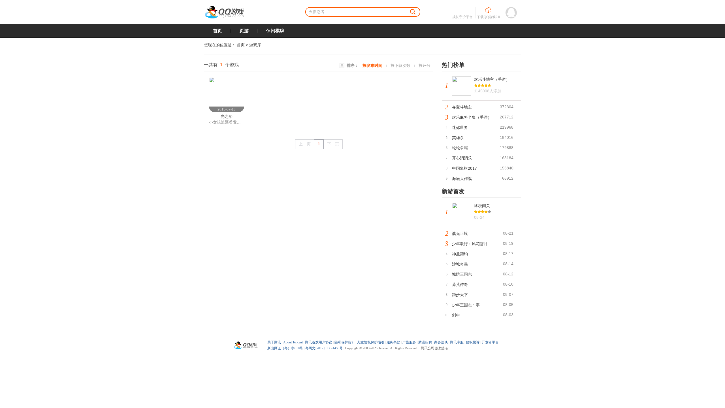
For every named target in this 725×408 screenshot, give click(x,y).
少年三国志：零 (466, 305)
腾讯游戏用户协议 (318, 342)
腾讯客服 (457, 342)
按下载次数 (400, 65)
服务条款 (393, 342)
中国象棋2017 (464, 168)
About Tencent (293, 342)
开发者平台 (490, 342)
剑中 (456, 315)
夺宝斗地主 (462, 107)
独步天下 (460, 294)
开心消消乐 (462, 158)
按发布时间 (372, 65)
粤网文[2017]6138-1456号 (324, 348)
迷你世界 (460, 127)
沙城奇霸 (460, 264)
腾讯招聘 (425, 342)
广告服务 (409, 342)
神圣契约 (460, 254)
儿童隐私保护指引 (370, 342)
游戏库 (255, 44)
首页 (217, 30)
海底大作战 (462, 178)
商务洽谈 (441, 342)
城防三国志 (462, 274)
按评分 (424, 65)
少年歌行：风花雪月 (470, 243)
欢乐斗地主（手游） (492, 79)
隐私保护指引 (344, 342)
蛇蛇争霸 (460, 148)
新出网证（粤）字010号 (285, 348)
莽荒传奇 (460, 284)
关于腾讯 (274, 342)
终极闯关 (482, 205)
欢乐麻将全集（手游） (472, 117)
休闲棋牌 (275, 30)
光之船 (227, 116)
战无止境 (460, 233)
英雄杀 (458, 137)
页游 (244, 30)
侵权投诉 (472, 342)
